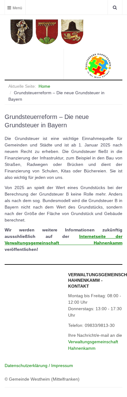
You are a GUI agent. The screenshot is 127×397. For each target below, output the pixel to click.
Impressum (62, 365)
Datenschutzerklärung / (28, 365)
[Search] (115, 7)
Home (44, 86)
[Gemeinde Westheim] (64, 31)
